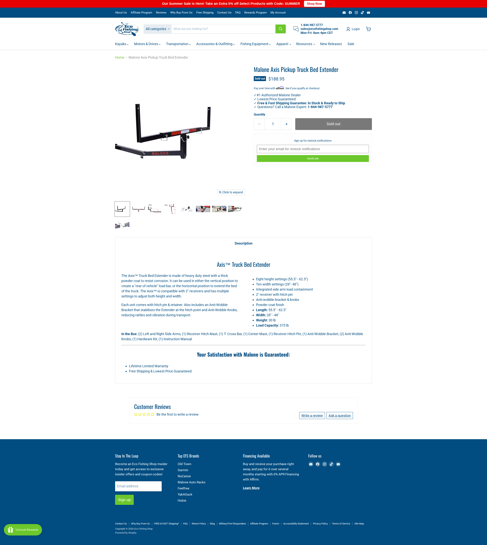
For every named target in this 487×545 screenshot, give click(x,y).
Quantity (259, 114)
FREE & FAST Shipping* (166, 523)
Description (243, 243)
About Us (121, 12)
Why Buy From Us (181, 12)
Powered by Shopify (125, 532)
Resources (304, 44)
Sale (351, 44)
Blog (212, 523)
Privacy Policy (320, 523)
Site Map (359, 523)
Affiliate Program (141, 12)
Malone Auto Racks (191, 482)
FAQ (237, 12)
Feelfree (183, 488)
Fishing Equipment (254, 44)
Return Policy (199, 523)
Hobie (182, 500)
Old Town (184, 464)
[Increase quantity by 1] (286, 124)
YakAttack (185, 494)
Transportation (177, 44)
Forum (275, 523)
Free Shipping (204, 12)
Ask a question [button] (340, 416)
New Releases (331, 44)
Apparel (282, 44)
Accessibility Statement (296, 523)
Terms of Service (341, 523)
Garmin (183, 470)
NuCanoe (184, 476)
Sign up (124, 499)
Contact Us (224, 12)
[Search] (280, 29)
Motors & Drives (146, 44)
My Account (278, 12)
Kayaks (121, 44)
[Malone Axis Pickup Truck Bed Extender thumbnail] (122, 209)
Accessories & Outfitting (214, 44)
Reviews (161, 12)
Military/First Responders (232, 523)
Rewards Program (255, 12)
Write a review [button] (312, 416)
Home (119, 57)
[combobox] (223, 29)
